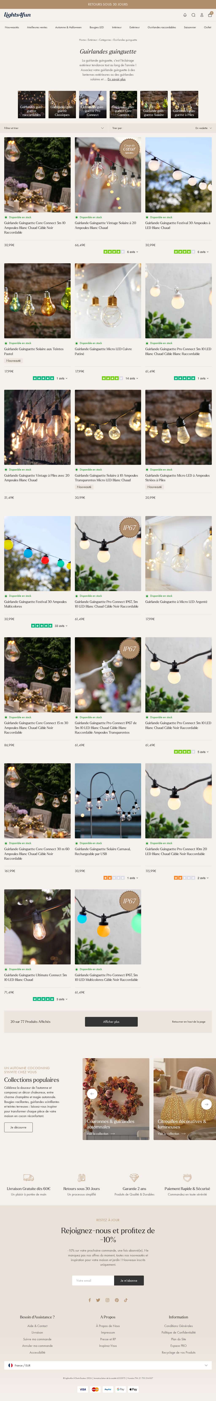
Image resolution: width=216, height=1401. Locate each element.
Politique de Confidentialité (179, 1332)
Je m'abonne (129, 1281)
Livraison (37, 1332)
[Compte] (202, 15)
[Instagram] (107, 1300)
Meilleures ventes (37, 27)
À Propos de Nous (108, 1326)
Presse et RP (108, 1339)
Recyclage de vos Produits (179, 1352)
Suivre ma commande (37, 1339)
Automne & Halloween (68, 27)
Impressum (108, 1332)
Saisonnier (190, 27)
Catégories (105, 39)
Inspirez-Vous (108, 1346)
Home (82, 39)
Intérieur (117, 27)
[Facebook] (90, 1300)
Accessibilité (37, 1352)
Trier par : (117, 128)
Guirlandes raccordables (162, 27)
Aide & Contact (37, 1326)
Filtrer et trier (11, 128)
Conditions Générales (178, 1326)
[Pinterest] (117, 1300)
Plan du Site (178, 1339)
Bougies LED (97, 27)
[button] (185, 15)
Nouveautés (12, 27)
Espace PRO (178, 1346)
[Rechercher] (193, 15)
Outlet (207, 27)
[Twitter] (98, 1300)
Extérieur (135, 27)
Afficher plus (111, 1022)
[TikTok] (126, 1300)
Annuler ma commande (37, 1346)
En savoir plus (117, 79)
